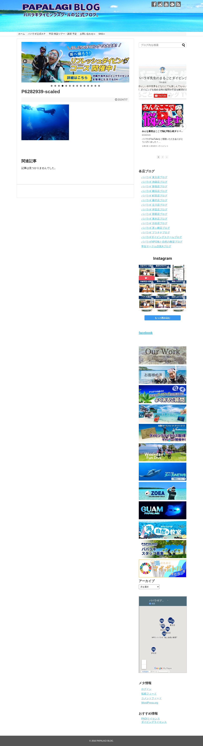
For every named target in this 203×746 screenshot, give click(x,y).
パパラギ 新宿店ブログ (154, 186)
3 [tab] (59, 86)
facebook (146, 333)
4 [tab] (62, 86)
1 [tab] (51, 86)
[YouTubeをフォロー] (166, 4)
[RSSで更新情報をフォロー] (178, 4)
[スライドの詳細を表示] (75, 62)
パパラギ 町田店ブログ (154, 195)
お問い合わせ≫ (87, 34)
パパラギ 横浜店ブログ (154, 191)
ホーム (21, 34)
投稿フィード (149, 693)
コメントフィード (151, 698)
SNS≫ (101, 34)
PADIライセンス (150, 718)
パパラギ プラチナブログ (155, 232)
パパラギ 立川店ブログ (154, 205)
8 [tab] (77, 86)
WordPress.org (149, 702)
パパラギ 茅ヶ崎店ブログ (155, 228)
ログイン (146, 689)
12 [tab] (92, 86)
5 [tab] (66, 86)
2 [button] (162, 157)
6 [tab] (70, 86)
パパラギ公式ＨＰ (37, 34)
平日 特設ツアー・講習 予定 (63, 34)
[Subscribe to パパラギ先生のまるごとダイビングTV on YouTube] (162, 96)
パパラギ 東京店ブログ (154, 177)
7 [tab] (73, 86)
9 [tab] (81, 86)
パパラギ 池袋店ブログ (154, 182)
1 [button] (158, 157)
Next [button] (125, 61)
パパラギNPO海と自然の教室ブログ (161, 241)
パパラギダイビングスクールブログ (161, 237)
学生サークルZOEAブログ (156, 246)
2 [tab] (55, 86)
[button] (142, 126)
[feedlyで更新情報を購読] (172, 4)
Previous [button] (25, 61)
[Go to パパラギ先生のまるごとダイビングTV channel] (162, 70)
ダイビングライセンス (154, 722)
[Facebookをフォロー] (154, 4)
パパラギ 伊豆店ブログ (154, 209)
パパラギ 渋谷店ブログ (154, 223)
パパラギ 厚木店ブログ (154, 218)
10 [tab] (84, 86)
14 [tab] (99, 86)
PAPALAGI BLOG (105, 741)
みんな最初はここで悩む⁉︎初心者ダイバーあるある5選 (162, 131)
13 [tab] (95, 86)
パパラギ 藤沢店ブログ (154, 200)
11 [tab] (88, 86)
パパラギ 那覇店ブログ (154, 214)
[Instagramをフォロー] (160, 4)
